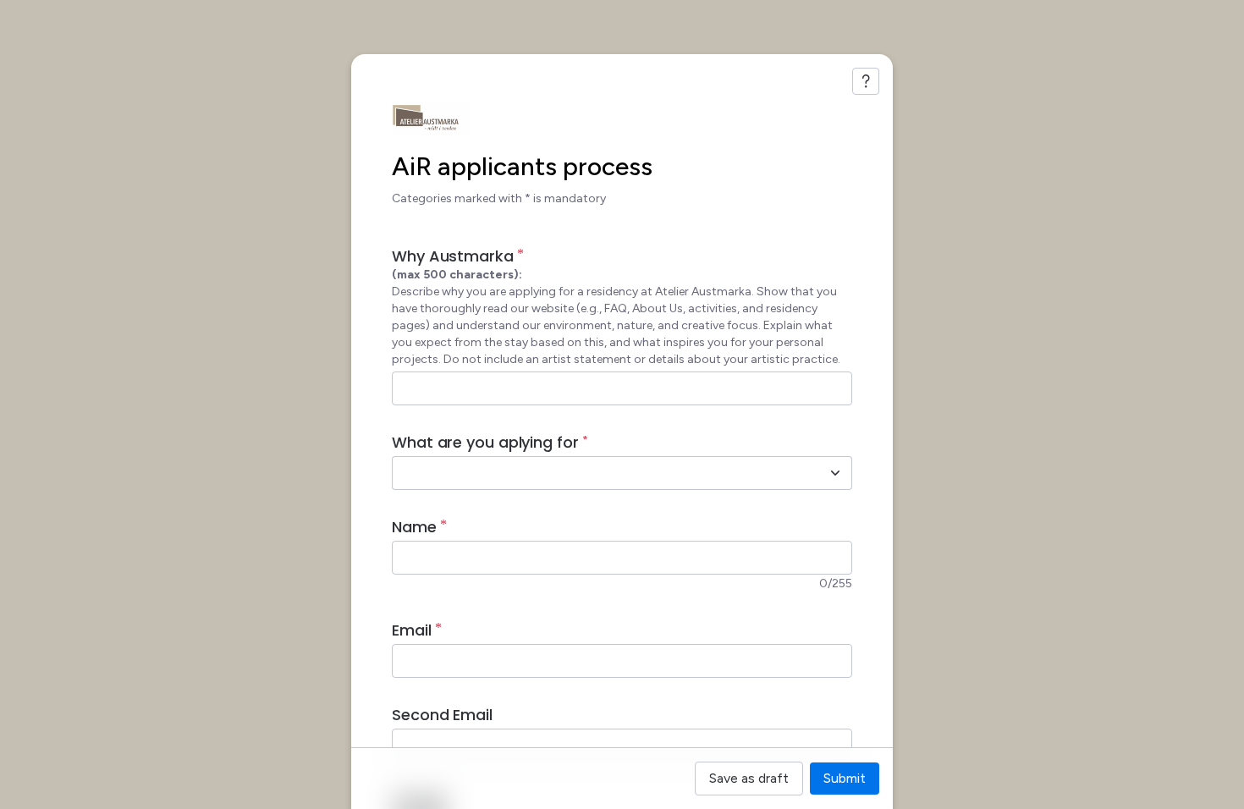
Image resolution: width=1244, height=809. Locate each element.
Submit (844, 778)
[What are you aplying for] (835, 473)
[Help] (865, 81)
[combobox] (603, 473)
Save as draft (749, 778)
